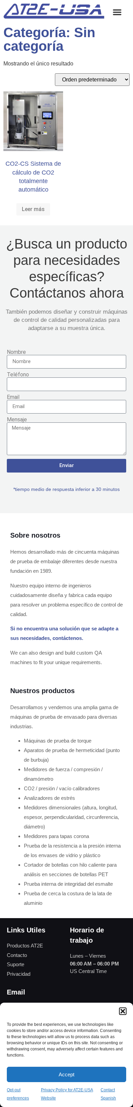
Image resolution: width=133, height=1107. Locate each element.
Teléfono (18, 374)
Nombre (16, 352)
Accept (66, 1074)
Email (13, 397)
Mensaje (17, 419)
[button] (122, 1011)
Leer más (33, 209)
